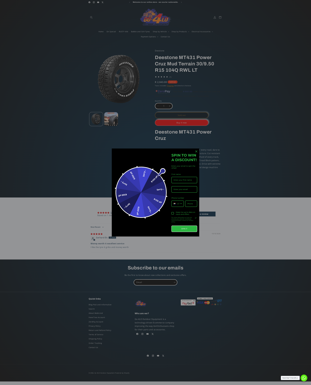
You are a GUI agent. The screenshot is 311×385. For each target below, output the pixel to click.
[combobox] (177, 204)
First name (176, 174)
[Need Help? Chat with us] (304, 378)
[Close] (196, 151)
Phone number (177, 198)
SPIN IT (184, 229)
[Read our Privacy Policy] (195, 217)
